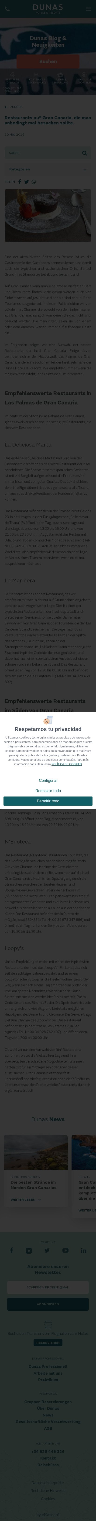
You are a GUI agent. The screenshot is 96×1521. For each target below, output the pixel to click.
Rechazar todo (48, 791)
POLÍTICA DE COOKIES (66, 764)
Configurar (48, 780)
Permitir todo (48, 801)
